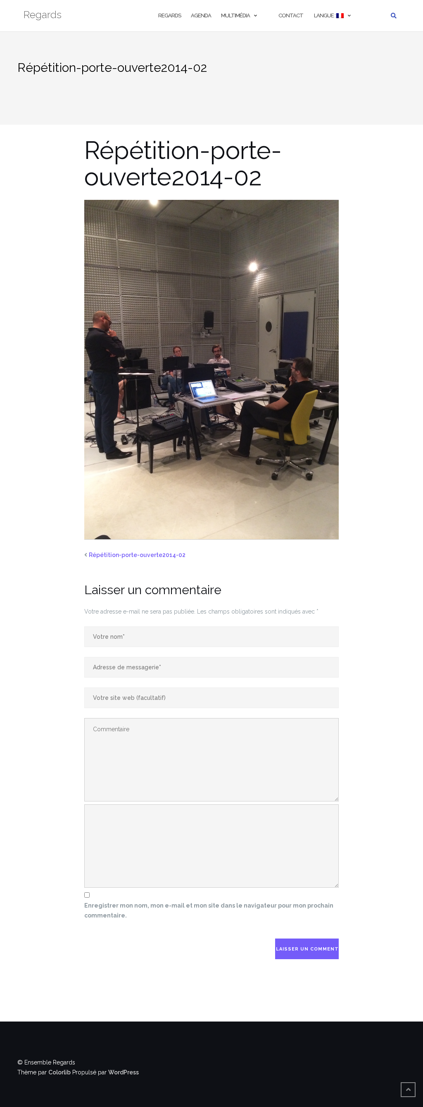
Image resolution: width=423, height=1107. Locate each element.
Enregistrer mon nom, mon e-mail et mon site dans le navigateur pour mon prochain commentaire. (208, 910)
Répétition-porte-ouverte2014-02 (137, 555)
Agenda (201, 15)
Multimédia (235, 15)
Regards (169, 15)
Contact (290, 15)
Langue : (324, 15)
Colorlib (59, 1072)
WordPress (123, 1072)
